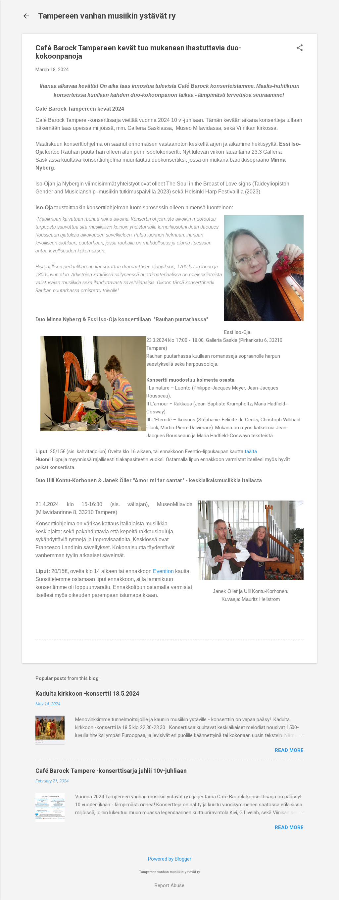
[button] (300, 48)
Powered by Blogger (169, 859)
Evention (163, 571)
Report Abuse (169, 885)
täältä (251, 451)
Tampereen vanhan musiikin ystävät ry (107, 16)
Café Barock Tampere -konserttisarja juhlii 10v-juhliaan (111, 770)
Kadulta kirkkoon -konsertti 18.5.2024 (87, 693)
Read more (289, 750)
